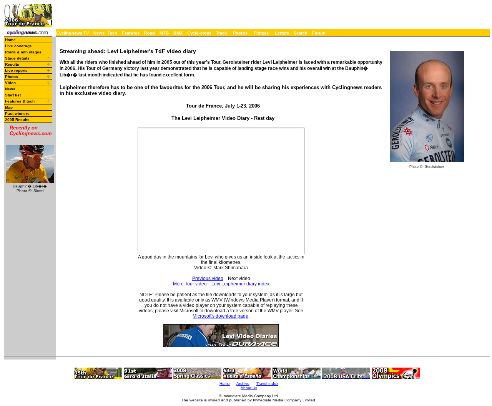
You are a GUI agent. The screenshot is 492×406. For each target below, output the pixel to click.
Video (10, 83)
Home (10, 40)
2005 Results (17, 120)
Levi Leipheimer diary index (240, 284)
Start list (13, 95)
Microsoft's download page (220, 316)
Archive (242, 383)
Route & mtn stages (23, 52)
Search (301, 33)
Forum (319, 33)
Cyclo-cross (199, 33)
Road (149, 33)
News (99, 33)
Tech (112, 33)
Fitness (261, 33)
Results (12, 64)
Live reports (16, 70)
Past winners (17, 113)
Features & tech (20, 101)
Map (9, 107)
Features (131, 33)
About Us (249, 388)
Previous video (207, 278)
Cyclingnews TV (72, 33)
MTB (164, 33)
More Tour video (190, 284)
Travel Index (267, 383)
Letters (282, 33)
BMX (178, 33)
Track (221, 33)
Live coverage (18, 46)
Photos (240, 33)
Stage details (17, 58)
